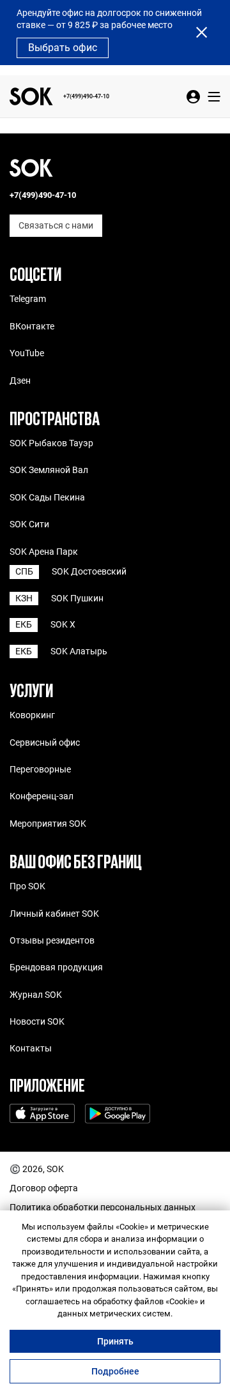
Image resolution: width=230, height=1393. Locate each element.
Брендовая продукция (56, 967)
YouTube (27, 353)
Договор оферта (44, 1188)
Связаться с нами (56, 225)
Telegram (28, 299)
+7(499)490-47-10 (86, 96)
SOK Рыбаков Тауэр (51, 443)
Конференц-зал (41, 796)
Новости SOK (37, 1021)
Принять (115, 1341)
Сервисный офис (45, 742)
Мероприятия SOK (48, 823)
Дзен (20, 380)
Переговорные (40, 769)
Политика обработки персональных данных (102, 1207)
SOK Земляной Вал (49, 470)
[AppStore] (42, 1115)
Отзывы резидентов (52, 940)
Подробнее (115, 1371)
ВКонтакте (32, 326)
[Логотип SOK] (31, 96)
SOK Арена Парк (44, 551)
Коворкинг (32, 715)
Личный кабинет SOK (54, 913)
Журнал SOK (36, 995)
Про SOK (27, 886)
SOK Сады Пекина (47, 497)
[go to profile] (193, 96)
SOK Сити (29, 524)
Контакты (31, 1048)
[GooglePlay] (117, 1115)
